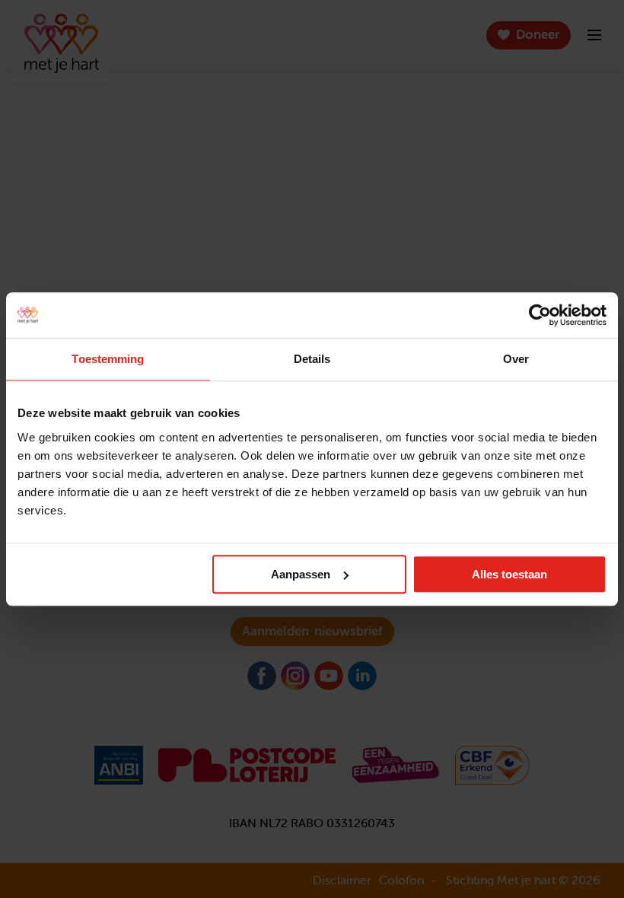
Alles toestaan (509, 574)
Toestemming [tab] (108, 358)
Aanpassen (300, 574)
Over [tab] (516, 358)
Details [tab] (312, 358)
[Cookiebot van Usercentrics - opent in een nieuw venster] (539, 315)
